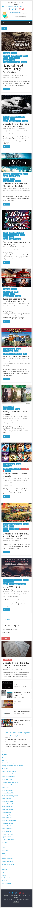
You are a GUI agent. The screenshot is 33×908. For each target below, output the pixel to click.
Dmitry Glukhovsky (9, 594)
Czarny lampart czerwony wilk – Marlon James (16, 243)
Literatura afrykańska (13, 235)
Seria (18, 62)
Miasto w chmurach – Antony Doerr (11, 6)
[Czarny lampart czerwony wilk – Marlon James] (16, 211)
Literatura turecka (6, 826)
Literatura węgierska (7, 828)
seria (28, 190)
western (17, 77)
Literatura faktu (14, 116)
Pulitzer (13, 62)
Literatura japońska (7, 801)
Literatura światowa (16, 55)
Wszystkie (24, 62)
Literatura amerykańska (8, 776)
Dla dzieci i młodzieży (9, 349)
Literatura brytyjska (16, 174)
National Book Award (7, 839)
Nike (2, 845)
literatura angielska (11, 190)
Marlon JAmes (10, 249)
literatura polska (11, 306)
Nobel (3, 848)
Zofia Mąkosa (11, 423)
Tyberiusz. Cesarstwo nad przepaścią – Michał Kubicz (15, 299)
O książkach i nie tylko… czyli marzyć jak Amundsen (16, 124)
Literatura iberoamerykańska (9, 796)
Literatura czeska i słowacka (9, 782)
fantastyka (16, 594)
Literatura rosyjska (6, 817)
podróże (23, 131)
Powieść (12, 58)
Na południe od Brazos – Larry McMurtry (13, 69)
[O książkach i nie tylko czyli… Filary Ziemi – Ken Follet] (16, 154)
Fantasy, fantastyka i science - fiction (13, 524)
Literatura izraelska (6, 798)
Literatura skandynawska (8, 820)
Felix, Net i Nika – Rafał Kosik (16, 356)
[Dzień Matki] (7, 701)
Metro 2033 (23, 594)
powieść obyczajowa (19, 421)
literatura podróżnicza (14, 131)
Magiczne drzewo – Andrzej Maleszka (15, 474)
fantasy (25, 247)
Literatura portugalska (7, 815)
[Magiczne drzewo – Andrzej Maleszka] (16, 444)
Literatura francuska (7, 790)
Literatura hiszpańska (7, 793)
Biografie (6, 116)
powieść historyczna (21, 190)
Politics (3, 853)
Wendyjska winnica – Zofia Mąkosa (15, 412)
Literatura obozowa (7, 809)
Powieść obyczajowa (9, 180)
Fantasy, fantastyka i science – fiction (12, 765)
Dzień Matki (17, 702)
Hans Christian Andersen (16, 361)
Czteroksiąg (7, 53)
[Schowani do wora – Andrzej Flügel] (7, 682)
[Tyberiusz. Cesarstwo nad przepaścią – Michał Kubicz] (16, 270)
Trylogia (18, 239)
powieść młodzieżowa (13, 483)
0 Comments (23, 303)
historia (5, 306)
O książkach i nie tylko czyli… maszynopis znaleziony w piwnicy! (16, 665)
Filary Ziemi (24, 188)
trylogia (17, 249)
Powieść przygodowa (9, 61)
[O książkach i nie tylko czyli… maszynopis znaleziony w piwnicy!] (16, 642)
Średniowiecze (6, 193)
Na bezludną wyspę (7, 834)
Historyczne (4, 768)
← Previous (5, 619)
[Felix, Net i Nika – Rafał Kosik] (16, 329)
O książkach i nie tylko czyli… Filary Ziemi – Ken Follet (16, 184)
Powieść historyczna (7, 858)
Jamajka (5, 249)
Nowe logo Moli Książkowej (22, 711)
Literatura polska (6, 812)
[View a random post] (30, 22)
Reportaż (4, 869)
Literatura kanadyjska (7, 804)
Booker (5, 232)
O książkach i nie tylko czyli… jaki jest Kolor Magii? (16, 534)
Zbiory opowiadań (6, 883)
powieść (12, 77)
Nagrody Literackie (6, 837)
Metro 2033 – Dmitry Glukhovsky (12, 588)
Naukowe (4, 842)
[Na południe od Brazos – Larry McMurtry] (16, 33)
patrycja (19, 75)
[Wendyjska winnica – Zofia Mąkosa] (16, 386)
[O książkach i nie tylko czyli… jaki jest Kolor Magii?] (16, 504)
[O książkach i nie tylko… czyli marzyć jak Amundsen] (16, 96)
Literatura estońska (7, 785)
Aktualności (4, 752)
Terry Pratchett (15, 540)
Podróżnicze (13, 121)
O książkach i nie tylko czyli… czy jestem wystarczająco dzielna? (22, 693)
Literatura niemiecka (7, 806)
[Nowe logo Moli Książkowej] (7, 710)
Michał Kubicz (19, 306)
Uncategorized (24, 529)
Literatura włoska (6, 831)
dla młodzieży (6, 361)
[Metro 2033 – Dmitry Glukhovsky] (16, 559)
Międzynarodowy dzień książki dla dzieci (17, 363)
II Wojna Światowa (8, 418)
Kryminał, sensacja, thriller (8, 771)
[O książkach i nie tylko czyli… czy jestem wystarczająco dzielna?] (7, 691)
